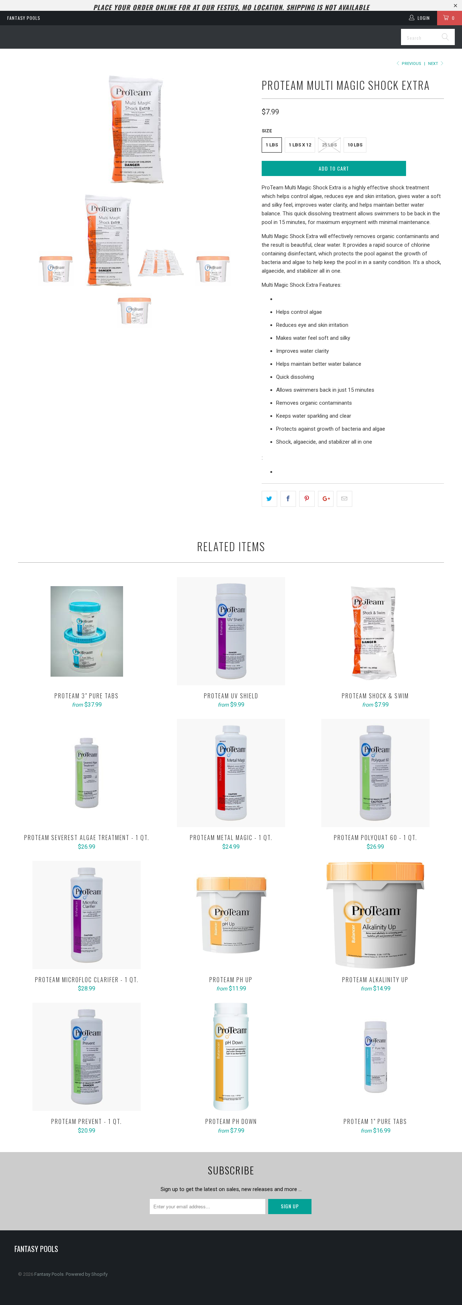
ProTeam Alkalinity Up (375, 915)
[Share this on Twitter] (269, 499)
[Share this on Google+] (326, 499)
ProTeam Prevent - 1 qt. (86, 1057)
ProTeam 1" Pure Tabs (375, 1057)
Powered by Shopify (87, 1274)
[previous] (31, 129)
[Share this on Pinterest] (307, 499)
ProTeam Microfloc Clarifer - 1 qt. (86, 915)
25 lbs (329, 145)
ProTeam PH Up (231, 915)
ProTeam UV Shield (231, 631)
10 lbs (355, 145)
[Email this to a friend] (344, 499)
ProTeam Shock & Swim (375, 631)
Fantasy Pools (23, 18)
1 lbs (272, 145)
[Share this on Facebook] (288, 499)
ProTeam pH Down (231, 1057)
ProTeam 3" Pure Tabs (86, 631)
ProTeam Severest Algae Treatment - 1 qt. (86, 773)
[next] (242, 129)
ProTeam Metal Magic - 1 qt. (231, 773)
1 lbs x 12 (300, 145)
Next (433, 63)
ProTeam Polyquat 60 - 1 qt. (375, 773)
